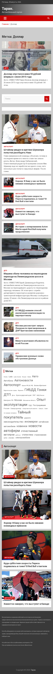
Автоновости (23, 380)
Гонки (41, 390)
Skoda (29, 377)
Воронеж (20, 390)
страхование (40, 435)
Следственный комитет (29, 408)
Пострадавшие (39, 405)
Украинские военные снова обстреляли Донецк (29, 357)
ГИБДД (30, 390)
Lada (10, 377)
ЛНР (34, 395)
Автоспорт (8, 146)
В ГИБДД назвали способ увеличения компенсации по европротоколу (30, 313)
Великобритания (40, 385)
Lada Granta (17, 377)
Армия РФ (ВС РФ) (27, 385)
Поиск (46, 99)
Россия (6, 408)
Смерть (41, 408)
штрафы (11, 438)
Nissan (24, 377)
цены (5, 438)
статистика (27, 434)
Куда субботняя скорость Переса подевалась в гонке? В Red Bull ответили (31, 198)
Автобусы (8, 380)
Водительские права (10, 390)
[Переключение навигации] (5, 18)
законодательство (13, 421)
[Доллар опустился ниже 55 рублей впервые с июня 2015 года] (26, 56)
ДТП (6, 68)
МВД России (40, 395)
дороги (27, 418)
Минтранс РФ (8, 400)
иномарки (31, 421)
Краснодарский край (23, 395)
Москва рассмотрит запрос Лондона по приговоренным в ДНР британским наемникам (30, 328)
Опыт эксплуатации (25, 402)
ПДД (30, 405)
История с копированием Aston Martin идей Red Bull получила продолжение (31, 229)
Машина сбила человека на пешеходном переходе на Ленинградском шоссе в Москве (25, 276)
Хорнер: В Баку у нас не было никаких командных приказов (30, 182)
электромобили (22, 437)
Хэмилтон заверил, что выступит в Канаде (27, 212)
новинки (22, 426)
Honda (6, 377)
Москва (18, 400)
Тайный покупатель (17, 414)
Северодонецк (15, 408)
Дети (13, 395)
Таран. (7, 8)
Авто (35, 376)
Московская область (29, 400)
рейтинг (18, 435)
